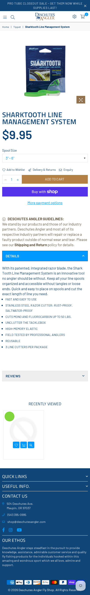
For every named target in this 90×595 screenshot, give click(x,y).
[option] (45, 71)
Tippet (17, 26)
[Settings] (74, 16)
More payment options (45, 202)
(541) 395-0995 (16, 515)
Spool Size (9, 150)
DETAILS (12, 256)
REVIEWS (13, 376)
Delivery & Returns (44, 169)
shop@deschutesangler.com (26, 522)
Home (5, 26)
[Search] (13, 16)
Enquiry (68, 169)
